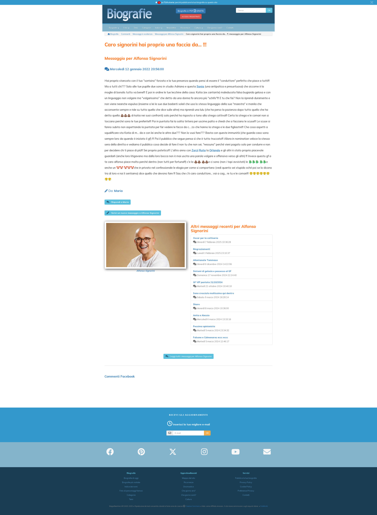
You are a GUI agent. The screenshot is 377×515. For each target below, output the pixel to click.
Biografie (114, 34)
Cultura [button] (198, 28)
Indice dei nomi (131, 486)
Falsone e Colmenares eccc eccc (210, 337)
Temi (136, 28)
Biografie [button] (113, 28)
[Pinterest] (141, 454)
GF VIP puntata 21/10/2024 (208, 282)
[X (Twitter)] (172, 454)
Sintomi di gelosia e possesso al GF (212, 271)
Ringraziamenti (201, 249)
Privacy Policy (246, 482)
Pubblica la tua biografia (246, 478)
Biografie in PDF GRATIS (191, 11)
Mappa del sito (188, 478)
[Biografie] (133, 14)
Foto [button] (125, 28)
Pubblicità (264, 506)
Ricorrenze (185, 28)
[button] (118, 202)
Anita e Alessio (201, 315)
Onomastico (188, 486)
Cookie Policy (246, 486)
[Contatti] (267, 454)
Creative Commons (193, 506)
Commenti (125, 34)
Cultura (188, 499)
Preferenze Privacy (246, 491)
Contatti (229, 28)
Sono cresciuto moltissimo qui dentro (213, 293)
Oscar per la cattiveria (205, 238)
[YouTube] (235, 454)
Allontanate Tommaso (205, 260)
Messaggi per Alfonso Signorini (169, 34)
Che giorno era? (188, 491)
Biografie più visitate (131, 482)
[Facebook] (110, 454)
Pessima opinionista (204, 326)
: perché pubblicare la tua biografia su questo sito (188, 2)
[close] (371, 2)
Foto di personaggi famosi (131, 491)
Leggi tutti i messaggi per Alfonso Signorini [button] (191, 356)
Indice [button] (158, 28)
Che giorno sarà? (214, 28)
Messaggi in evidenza (142, 34)
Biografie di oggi (131, 478)
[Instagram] (204, 454)
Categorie (146, 28)
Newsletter (171, 28)
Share (196, 304)
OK (269, 10)
